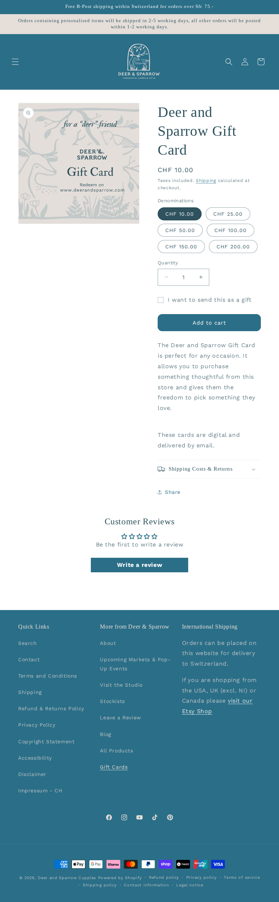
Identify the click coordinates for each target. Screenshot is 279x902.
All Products (116, 750)
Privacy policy (201, 877)
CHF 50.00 (180, 230)
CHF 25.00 (228, 214)
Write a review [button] (139, 564)
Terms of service (242, 877)
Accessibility (35, 758)
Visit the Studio (121, 685)
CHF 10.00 (179, 214)
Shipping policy (100, 885)
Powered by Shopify (120, 877)
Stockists (112, 701)
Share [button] (173, 492)
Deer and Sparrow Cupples (67, 877)
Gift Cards (114, 767)
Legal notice (189, 885)
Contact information (146, 885)
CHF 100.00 (230, 230)
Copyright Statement (46, 741)
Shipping (206, 180)
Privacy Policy (36, 725)
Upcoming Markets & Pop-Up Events (135, 664)
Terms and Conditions (47, 676)
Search (27, 643)
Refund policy (164, 877)
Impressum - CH (40, 790)
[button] (15, 62)
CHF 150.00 (181, 246)
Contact (29, 659)
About (108, 643)
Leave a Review (120, 717)
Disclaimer (32, 774)
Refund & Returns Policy (51, 708)
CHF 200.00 (233, 246)
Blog (105, 734)
